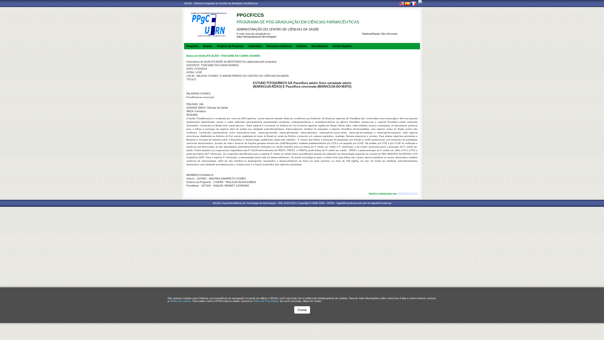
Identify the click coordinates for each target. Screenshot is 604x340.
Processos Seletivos (279, 46)
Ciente (302, 310)
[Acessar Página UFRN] (420, 2)
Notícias (302, 46)
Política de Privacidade (265, 301)
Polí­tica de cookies (180, 301)
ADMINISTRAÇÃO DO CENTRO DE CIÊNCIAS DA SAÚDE (278, 29)
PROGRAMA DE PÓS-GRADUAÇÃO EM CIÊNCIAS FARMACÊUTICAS (298, 22)
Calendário (255, 46)
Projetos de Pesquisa (230, 46)
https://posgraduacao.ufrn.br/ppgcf (256, 36)
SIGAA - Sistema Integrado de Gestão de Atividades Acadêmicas (221, 3)
